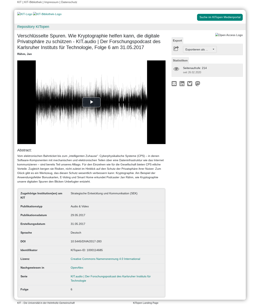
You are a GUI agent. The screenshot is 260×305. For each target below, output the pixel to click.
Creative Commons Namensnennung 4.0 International (105, 258)
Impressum (51, 2)
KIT (19, 2)
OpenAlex (77, 267)
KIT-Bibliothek (33, 2)
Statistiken (180, 60)
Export (177, 40)
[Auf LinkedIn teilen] (182, 83)
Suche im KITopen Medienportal (219, 17)
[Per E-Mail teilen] (175, 83)
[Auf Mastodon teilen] (197, 83)
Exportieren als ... (198, 49)
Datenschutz (69, 2)
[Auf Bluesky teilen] (190, 83)
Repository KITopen (33, 27)
